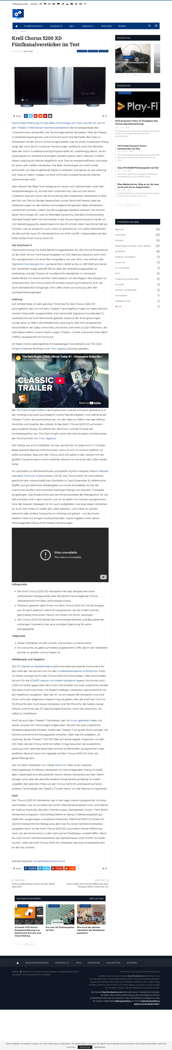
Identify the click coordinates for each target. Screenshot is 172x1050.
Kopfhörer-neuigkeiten (125, 257)
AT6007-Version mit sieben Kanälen (52, 680)
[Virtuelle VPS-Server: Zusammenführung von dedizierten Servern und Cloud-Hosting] (29, 914)
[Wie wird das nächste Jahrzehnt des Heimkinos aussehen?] (91, 914)
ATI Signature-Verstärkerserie (34, 666)
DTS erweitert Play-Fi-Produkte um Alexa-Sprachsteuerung (136, 122)
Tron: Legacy (58, 348)
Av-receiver (120, 262)
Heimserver (87, 26)
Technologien (121, 295)
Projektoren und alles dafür (127, 279)
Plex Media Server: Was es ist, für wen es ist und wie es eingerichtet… (138, 185)
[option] (137, 60)
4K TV (117, 273)
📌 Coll (118, 306)
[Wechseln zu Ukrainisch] (85, 3)
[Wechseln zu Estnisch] (45, 3)
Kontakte (34, 4)
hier (19, 200)
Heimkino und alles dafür (126, 290)
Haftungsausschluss (20, 4)
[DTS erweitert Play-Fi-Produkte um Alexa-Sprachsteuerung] (137, 104)
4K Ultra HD (120, 251)
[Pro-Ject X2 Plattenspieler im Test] (60, 914)
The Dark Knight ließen (30, 410)
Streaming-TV (56, 26)
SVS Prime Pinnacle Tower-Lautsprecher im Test (132, 147)
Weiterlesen (99, 1047)
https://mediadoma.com (138, 976)
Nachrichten (106, 26)
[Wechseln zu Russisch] (40, 3)
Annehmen (85, 1047)
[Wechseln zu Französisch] (54, 3)
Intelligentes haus (122, 301)
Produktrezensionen (33, 26)
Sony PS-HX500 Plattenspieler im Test (138, 167)
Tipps (71, 26)
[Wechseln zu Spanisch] (76, 3)
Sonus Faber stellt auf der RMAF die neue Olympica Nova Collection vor (87, 885)
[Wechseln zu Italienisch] (63, 3)
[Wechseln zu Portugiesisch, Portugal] (71, 3)
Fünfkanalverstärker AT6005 (75, 671)
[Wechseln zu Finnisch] (49, 3)
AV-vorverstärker (122, 268)
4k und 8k (119, 284)
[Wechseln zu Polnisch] (67, 3)
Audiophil (93, 51)
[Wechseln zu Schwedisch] (80, 3)
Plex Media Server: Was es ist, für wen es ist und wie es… (136, 64)
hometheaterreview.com (48, 861)
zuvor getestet (79, 720)
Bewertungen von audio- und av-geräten (133, 246)
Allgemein (82, 51)
